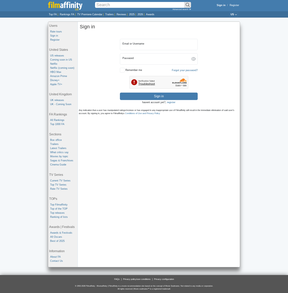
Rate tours (56, 31)
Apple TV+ (56, 84)
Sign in (54, 35)
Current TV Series (60, 180)
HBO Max (55, 72)
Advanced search (181, 9)
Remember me (133, 70)
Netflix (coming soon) (62, 67)
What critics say (59, 152)
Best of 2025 (57, 240)
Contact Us (56, 260)
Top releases (57, 212)
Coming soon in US (61, 59)
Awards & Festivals (61, 232)
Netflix (53, 63)
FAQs (117, 279)
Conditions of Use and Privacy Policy (142, 113)
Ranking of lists (59, 216)
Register (234, 5)
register (171, 102)
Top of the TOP (59, 208)
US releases (57, 55)
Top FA (53, 14)
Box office (56, 139)
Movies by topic (59, 156)
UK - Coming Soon (60, 104)
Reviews (121, 14)
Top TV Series (58, 184)
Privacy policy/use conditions (137, 279)
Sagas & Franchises (61, 160)
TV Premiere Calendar (89, 14)
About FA (55, 256)
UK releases (57, 100)
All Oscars (56, 236)
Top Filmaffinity (59, 204)
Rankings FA (67, 14)
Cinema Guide (58, 164)
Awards (150, 14)
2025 (132, 14)
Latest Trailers (58, 148)
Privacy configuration (164, 279)
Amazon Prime (58, 76)
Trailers (109, 14)
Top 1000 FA (57, 124)
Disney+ (55, 80)
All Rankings (57, 120)
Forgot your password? (185, 70)
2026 (140, 14)
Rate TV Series (59, 188)
